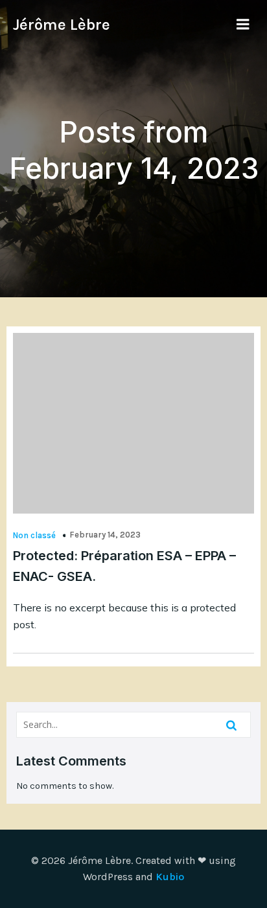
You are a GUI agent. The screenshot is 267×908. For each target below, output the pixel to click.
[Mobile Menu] (243, 25)
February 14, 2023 (105, 534)
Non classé (34, 535)
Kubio (170, 876)
